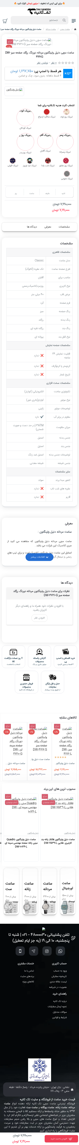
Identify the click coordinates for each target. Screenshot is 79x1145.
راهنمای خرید (60, 994)
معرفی (47, 227)
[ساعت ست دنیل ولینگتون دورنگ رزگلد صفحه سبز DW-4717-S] (39, 739)
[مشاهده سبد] (5, 21)
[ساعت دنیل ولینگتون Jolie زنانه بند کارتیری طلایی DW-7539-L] (57, 812)
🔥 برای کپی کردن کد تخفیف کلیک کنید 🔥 (39, 3)
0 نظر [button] (54, 63)
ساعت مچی (65, 29)
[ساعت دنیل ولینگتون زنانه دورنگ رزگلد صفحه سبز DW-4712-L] (64, 741)
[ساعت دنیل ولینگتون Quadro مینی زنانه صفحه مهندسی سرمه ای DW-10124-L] (21, 812)
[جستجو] (64, 20)
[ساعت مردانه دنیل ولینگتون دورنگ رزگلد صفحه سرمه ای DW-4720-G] (14, 741)
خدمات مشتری (26, 964)
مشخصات (64, 227)
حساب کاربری (59, 964)
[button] (61, 1138)
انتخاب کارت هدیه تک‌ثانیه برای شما (56, 106)
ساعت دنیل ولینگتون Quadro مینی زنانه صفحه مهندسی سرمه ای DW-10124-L (21, 843)
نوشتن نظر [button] (42, 63)
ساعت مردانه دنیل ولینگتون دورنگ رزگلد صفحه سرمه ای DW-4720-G (15, 763)
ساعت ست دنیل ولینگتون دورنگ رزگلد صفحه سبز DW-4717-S (39, 759)
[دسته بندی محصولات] (73, 21)
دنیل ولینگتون (69, 833)
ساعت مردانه (51, 29)
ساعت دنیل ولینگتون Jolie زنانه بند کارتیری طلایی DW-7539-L (58, 841)
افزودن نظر (39, 618)
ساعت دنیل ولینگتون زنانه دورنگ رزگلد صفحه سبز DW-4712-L (64, 763)
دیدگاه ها (32, 227)
